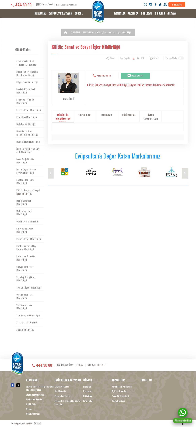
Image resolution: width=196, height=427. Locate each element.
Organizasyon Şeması (35, 394)
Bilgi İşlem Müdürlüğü (27, 82)
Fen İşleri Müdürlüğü (26, 117)
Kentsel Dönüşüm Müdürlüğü (25, 181)
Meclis (29, 409)
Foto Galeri (88, 401)
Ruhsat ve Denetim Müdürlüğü (26, 258)
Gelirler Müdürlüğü (25, 124)
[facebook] (155, 4)
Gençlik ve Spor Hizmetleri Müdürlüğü (27, 132)
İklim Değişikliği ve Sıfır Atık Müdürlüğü (28, 150)
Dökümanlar (128, 115)
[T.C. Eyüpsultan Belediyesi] (98, 11)
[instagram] (150, 4)
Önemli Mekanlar (62, 386)
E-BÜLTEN (160, 13)
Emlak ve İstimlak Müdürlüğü (25, 101)
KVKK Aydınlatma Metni (97, 365)
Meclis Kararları (33, 413)
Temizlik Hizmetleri (120, 396)
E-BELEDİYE (177, 4)
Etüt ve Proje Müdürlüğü (28, 110)
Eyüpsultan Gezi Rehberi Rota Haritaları (67, 402)
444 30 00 (23, 4)
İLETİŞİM (172, 13)
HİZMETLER (119, 13)
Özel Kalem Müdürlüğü (27, 221)
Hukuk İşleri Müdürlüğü (28, 141)
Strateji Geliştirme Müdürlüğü (26, 278)
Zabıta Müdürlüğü (25, 329)
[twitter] (145, 4)
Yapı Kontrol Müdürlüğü (28, 315)
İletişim (80, 365)
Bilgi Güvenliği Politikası (66, 4)
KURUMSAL (40, 13)
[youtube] (165, 4)
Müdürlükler (88, 32)
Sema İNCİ (68, 99)
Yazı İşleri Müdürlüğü (26, 322)
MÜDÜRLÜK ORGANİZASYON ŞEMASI (62, 118)
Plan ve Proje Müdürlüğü (28, 239)
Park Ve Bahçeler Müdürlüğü (25, 230)
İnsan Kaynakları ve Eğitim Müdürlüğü (26, 171)
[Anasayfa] (65, 32)
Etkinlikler (87, 396)
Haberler (87, 386)
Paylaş (112, 58)
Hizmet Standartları (150, 116)
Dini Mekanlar (60, 391)
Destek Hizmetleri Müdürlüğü (25, 91)
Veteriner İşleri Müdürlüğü (24, 306)
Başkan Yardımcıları (34, 399)
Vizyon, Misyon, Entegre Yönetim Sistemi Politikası (40, 388)
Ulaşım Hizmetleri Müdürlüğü (25, 296)
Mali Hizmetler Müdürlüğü (23, 202)
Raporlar (106, 115)
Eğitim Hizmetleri (119, 391)
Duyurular (84, 115)
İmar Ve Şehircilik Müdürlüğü (25, 160)
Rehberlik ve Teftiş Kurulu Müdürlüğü (26, 247)
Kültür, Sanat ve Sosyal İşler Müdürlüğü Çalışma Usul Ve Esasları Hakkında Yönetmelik (131, 85)
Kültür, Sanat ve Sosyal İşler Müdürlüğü (114, 32)
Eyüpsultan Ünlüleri (63, 396)
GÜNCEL (79, 13)
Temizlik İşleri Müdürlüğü (29, 287)
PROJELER (133, 13)
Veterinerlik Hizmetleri (122, 386)
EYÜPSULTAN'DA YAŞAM (60, 13)
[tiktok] (160, 4)
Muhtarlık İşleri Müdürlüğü (24, 212)
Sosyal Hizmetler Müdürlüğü (25, 268)
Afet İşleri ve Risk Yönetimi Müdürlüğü (26, 63)
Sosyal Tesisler (118, 401)
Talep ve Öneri (46, 4)
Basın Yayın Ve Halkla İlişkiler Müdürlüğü (27, 73)
